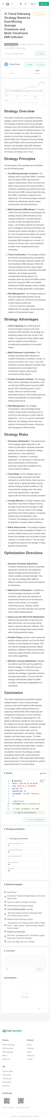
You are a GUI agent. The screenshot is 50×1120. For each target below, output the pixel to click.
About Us (6, 1059)
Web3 (4, 1056)
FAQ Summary (8, 1048)
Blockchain (6, 1082)
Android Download (22, 1108)
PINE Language (8, 1045)
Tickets (30, 1059)
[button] (7, 838)
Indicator (5, 1086)
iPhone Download (8, 1108)
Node (29, 1052)
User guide (6, 1075)
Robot (29, 1045)
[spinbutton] (25, 846)
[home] (7, 4)
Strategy (30, 1048)
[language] (21, 4)
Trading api (6, 1079)
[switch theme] (26, 4)
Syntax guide (7, 1071)
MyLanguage (7, 1052)
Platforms (30, 1056)
